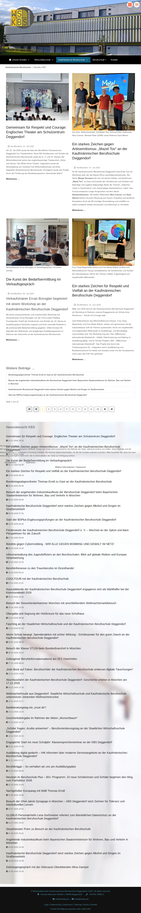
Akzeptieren (10, 462)
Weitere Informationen (64, 467)
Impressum (81, 467)
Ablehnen (30, 462)
